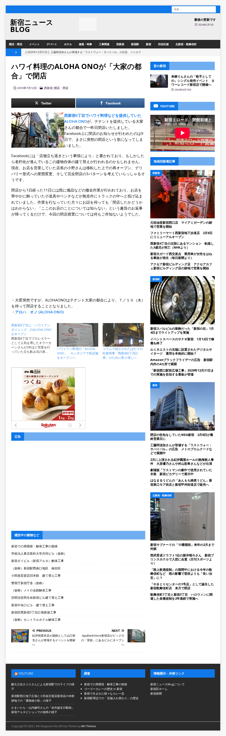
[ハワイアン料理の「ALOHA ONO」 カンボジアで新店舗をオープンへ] (77, 335)
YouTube (26, 673)
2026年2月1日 (206, 24)
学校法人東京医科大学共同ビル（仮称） (39, 553)
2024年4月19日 (183, 89)
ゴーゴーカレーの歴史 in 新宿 (103, 689)
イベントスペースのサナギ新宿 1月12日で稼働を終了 (182, 341)
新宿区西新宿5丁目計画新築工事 (33, 612)
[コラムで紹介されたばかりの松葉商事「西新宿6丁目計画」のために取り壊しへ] (123, 335)
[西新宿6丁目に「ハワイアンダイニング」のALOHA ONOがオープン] (34, 338)
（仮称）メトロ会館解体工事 (31, 590)
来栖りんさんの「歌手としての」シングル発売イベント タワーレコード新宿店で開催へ (193, 80)
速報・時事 (85, 44)
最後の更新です (205, 19)
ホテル (68, 44)
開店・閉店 (15, 44)
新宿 (148, 44)
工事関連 (104, 44)
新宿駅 (135, 44)
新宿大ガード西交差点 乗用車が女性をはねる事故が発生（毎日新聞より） (181, 256)
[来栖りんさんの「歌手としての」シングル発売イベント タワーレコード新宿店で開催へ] (159, 81)
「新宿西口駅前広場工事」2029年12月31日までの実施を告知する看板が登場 (182, 372)
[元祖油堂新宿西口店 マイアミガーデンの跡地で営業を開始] (182, 194)
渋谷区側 (163, 44)
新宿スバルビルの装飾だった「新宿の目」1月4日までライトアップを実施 (182, 330)
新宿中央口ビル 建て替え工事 (33, 605)
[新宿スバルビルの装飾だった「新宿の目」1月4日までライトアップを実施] (182, 300)
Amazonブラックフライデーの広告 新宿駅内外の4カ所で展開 (181, 362)
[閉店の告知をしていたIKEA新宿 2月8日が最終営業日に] (182, 406)
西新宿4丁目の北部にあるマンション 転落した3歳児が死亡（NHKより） (182, 245)
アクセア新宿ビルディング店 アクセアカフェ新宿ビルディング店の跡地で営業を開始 (181, 266)
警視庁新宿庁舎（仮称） (28, 583)
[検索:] (194, 9)
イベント (34, 44)
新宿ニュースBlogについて (167, 684)
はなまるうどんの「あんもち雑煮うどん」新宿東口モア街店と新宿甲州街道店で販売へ (181, 482)
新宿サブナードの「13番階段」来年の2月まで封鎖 (182, 547)
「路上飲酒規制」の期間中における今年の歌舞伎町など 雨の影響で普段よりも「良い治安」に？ (181, 573)
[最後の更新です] (88, 24)
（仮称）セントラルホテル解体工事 (36, 619)
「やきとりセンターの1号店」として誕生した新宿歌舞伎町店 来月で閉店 (182, 586)
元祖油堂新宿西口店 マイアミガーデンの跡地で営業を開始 (181, 224)
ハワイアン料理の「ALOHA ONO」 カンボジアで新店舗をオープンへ (77, 353)
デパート (52, 44)
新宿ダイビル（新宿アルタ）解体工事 (37, 561)
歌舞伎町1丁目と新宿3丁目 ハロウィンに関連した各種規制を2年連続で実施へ (181, 596)
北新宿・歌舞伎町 (186, 44)
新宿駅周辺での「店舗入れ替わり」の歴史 (111, 698)
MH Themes (88, 726)
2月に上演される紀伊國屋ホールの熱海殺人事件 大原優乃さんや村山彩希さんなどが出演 (182, 461)
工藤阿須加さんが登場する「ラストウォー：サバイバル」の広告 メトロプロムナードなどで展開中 (181, 449)
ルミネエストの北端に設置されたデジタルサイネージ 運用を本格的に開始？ (181, 351)
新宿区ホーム (159, 689)
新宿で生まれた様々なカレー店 (104, 693)
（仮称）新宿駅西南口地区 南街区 (36, 568)
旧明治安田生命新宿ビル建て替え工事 (37, 597)
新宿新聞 (156, 693)
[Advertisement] (78, 252)
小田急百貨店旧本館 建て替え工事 (36, 575)
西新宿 (120, 44)
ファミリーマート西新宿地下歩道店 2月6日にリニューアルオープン (181, 235)
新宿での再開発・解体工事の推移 (34, 546)
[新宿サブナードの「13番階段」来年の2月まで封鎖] (182, 516)
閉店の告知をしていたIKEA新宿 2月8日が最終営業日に (181, 437)
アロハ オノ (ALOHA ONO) (39, 311)
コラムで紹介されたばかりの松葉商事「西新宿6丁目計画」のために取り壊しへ (123, 353)
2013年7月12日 (27, 88)
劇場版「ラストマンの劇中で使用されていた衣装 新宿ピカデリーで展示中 (181, 472)
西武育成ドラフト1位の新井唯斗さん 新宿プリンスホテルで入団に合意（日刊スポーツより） (182, 559)
